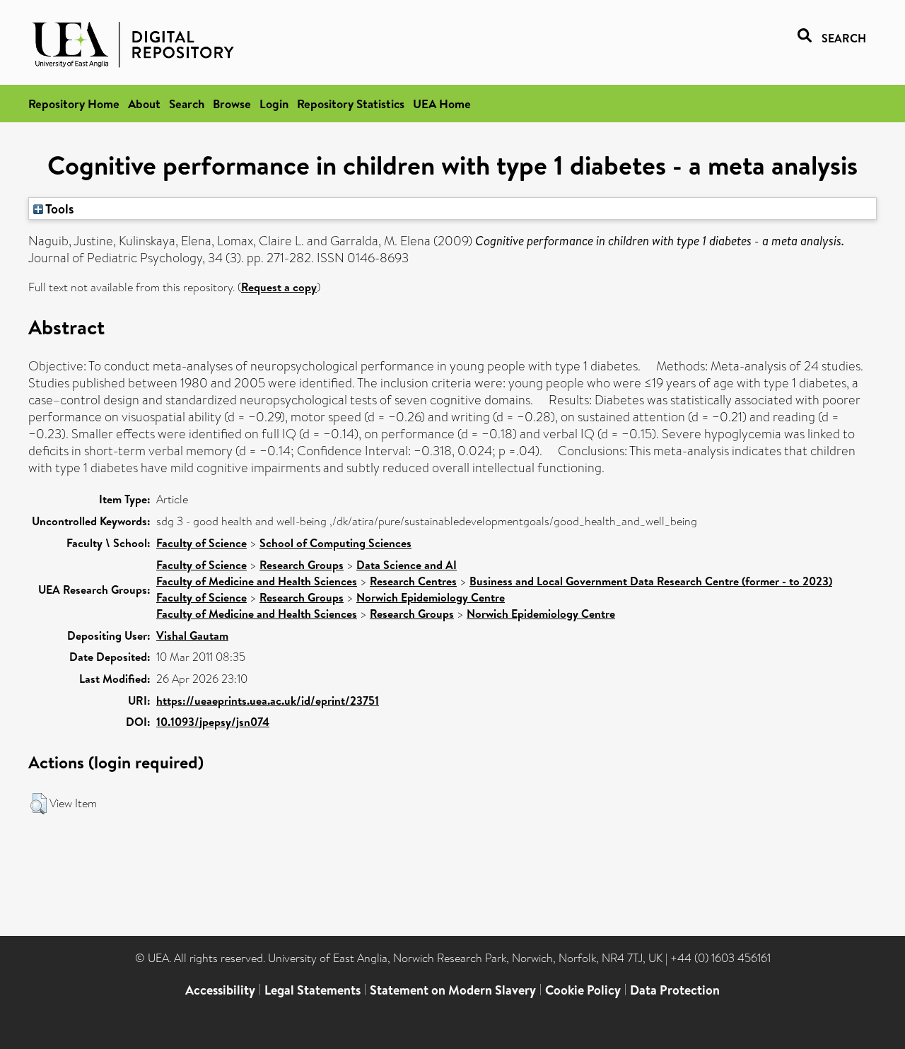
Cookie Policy (583, 990)
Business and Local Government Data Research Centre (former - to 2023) (650, 581)
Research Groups (301, 565)
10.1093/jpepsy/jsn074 (212, 721)
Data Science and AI (406, 565)
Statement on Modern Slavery (453, 990)
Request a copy (279, 287)
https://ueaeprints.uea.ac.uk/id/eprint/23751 (267, 700)
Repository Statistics (350, 103)
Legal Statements (312, 990)
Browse (232, 103)
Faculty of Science (201, 543)
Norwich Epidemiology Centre (430, 597)
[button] (38, 803)
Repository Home (73, 103)
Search (186, 103)
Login (273, 103)
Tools (58, 208)
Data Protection (675, 990)
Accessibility (220, 990)
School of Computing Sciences (335, 543)
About (144, 103)
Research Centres (413, 581)
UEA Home (442, 103)
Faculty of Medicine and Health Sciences (256, 581)
